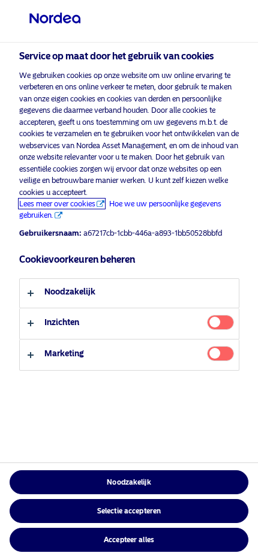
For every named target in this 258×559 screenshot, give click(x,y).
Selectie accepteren (129, 511)
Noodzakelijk (129, 482)
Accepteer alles (129, 540)
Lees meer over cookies (57, 203)
